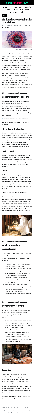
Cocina (21, 7)
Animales (27, 10)
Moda (21, 10)
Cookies (26, 408)
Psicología (15, 10)
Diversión (28, 7)
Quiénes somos (5, 408)
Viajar (16, 7)
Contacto (13, 408)
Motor (12, 12)
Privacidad (20, 408)
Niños (22, 12)
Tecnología (7, 10)
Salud (10, 7)
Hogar (5, 7)
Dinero (17, 12)
